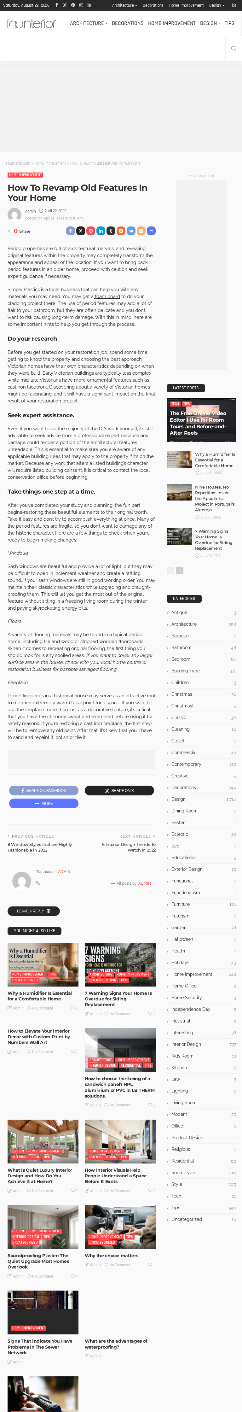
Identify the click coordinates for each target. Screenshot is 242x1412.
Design (215, 5)
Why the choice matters (111, 1255)
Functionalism (203, 892)
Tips (233, 5)
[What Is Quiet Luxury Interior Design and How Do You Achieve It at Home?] (43, 1141)
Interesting (203, 1032)
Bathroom (203, 647)
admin (30, 211)
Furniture (203, 904)
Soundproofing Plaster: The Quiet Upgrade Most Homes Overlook (38, 1261)
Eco (203, 845)
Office (203, 1125)
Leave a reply (31, 911)
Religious (203, 1149)
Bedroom (203, 659)
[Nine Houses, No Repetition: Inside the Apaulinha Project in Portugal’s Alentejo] (179, 492)
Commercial (203, 752)
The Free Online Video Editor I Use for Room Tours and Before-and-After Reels (198, 423)
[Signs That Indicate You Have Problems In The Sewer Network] (43, 1312)
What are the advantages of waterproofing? (116, 1344)
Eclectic (203, 834)
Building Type (203, 670)
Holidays (203, 962)
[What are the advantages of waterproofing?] (120, 1312)
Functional (203, 880)
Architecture (123, 5)
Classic (203, 717)
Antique (203, 612)
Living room (203, 1102)
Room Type (203, 1172)
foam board (107, 296)
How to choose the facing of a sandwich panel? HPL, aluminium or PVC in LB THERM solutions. (119, 1087)
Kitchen (203, 1067)
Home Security (203, 997)
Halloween (203, 939)
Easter (203, 822)
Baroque (203, 635)
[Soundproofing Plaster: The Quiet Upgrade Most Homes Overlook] (43, 1227)
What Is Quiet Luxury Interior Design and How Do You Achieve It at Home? (40, 1175)
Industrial (203, 1020)
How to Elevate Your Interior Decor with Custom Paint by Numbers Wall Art (39, 1036)
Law (203, 1079)
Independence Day (203, 1009)
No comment (43, 1008)
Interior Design (102, 980)
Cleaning (203, 729)
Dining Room (203, 810)
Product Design (203, 1137)
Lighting (203, 1090)
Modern (203, 1114)
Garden (203, 927)
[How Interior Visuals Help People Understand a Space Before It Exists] (120, 1141)
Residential (131, 1065)
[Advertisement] (121, 108)
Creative (203, 775)
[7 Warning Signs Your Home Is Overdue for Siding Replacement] (120, 965)
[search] (234, 48)
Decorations (153, 5)
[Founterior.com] (31, 23)
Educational (203, 857)
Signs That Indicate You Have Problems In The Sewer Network (40, 1346)
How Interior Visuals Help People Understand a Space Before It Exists (116, 1175)
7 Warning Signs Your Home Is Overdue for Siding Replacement (118, 998)
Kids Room (203, 1055)
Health (203, 950)
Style (203, 1184)
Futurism (203, 915)
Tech (175, 403)
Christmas (203, 694)
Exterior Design (203, 869)
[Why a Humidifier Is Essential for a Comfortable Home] (43, 965)
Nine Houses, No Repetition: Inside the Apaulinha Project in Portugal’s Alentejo (215, 498)
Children (203, 682)
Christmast (203, 705)
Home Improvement (186, 5)
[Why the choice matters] (120, 1227)
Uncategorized (25, 980)
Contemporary (203, 764)
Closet (203, 740)
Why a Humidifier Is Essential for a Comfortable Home (40, 996)
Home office (203, 985)
